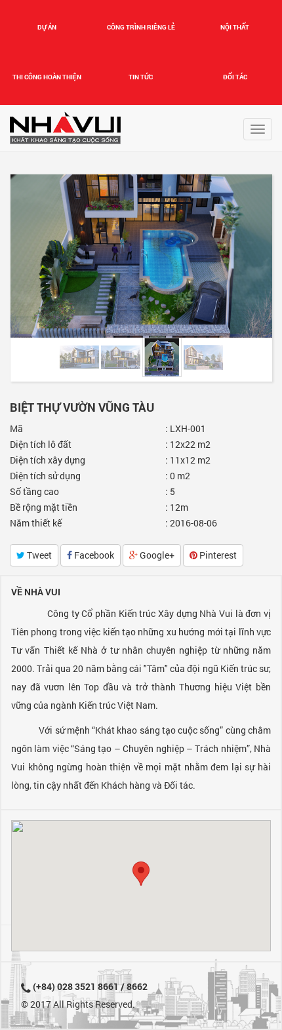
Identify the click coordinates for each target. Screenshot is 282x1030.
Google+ (156, 555)
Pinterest (217, 555)
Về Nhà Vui (35, 591)
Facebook (93, 555)
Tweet (38, 555)
